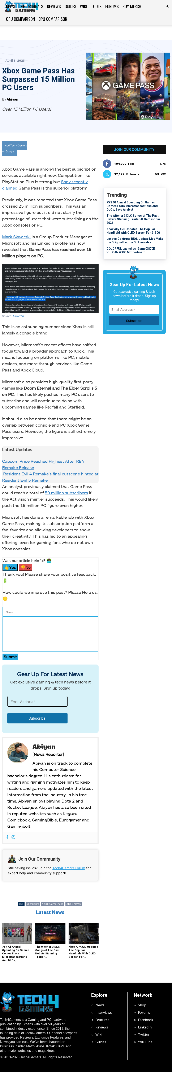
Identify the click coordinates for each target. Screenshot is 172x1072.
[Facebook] (63, 149)
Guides (70, 6)
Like (163, 164)
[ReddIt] (92, 149)
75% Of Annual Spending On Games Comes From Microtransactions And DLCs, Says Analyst (132, 206)
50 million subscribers (66, 492)
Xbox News (73, 904)
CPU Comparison (53, 19)
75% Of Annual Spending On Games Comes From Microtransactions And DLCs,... (15, 953)
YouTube (145, 1042)
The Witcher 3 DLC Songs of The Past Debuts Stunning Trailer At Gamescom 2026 (133, 219)
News (10, 6)
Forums (112, 6)
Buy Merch (131, 6)
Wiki (83, 6)
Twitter (144, 1034)
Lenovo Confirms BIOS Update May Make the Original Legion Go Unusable (135, 240)
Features (102, 1020)
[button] (167, 6)
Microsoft (33, 904)
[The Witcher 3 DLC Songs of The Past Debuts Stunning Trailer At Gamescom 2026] (50, 933)
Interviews (103, 1012)
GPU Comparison (20, 19)
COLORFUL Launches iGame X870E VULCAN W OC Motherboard (131, 250)
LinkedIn (18, 316)
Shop (142, 1005)
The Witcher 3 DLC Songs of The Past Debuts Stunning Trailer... (47, 951)
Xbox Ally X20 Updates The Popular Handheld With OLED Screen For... (83, 951)
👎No (25, 567)
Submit (10, 656)
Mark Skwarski (16, 236)
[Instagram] (13, 837)
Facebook (145, 1020)
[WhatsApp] (82, 149)
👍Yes (10, 567)
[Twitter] (73, 149)
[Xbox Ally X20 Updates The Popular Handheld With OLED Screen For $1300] (84, 933)
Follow (160, 174)
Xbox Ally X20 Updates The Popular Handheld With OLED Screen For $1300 (133, 230)
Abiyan (12, 99)
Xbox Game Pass (52, 904)
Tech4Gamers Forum (68, 868)
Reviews (54, 6)
